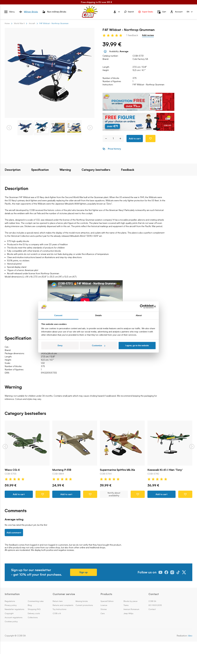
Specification (40, 169)
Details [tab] (98, 315)
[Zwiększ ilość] (121, 138)
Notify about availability (114, 494)
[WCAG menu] (116, 12)
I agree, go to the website (137, 345)
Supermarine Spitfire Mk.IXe (117, 469)
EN (188, 11)
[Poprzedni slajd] (5, 446)
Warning (65, 169)
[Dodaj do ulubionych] (150, 138)
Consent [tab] (58, 315)
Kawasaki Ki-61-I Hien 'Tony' (165, 469)
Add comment (14, 532)
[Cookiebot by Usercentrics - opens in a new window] (142, 307)
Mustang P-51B (61, 469)
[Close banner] (155, 307)
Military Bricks (31, 11)
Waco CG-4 (12, 469)
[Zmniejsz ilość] (105, 138)
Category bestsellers (96, 169)
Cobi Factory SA (140, 59)
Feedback (127, 169)
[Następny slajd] (191, 446)
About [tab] (139, 315)
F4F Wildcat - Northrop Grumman (148, 84)
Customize (97, 345)
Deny (60, 345)
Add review (148, 35)
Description (13, 169)
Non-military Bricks (56, 11)
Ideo (190, 635)
